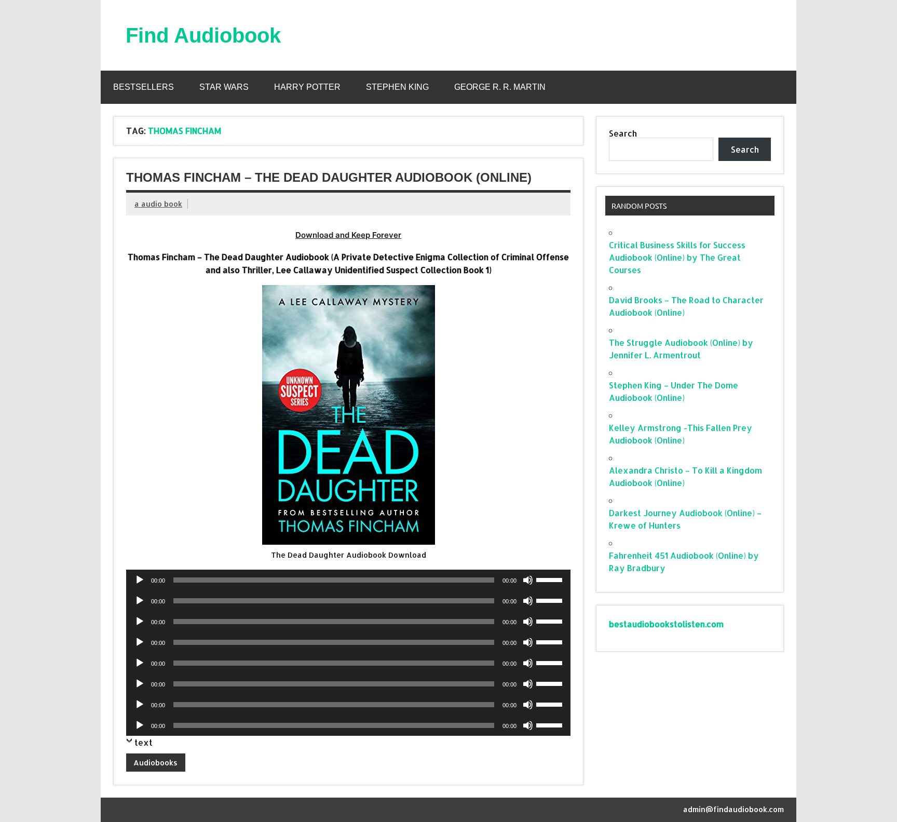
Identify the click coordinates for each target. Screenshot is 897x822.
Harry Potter (307, 87)
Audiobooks (155, 762)
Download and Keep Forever (348, 235)
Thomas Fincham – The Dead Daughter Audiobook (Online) (329, 177)
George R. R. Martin (500, 87)
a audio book (158, 204)
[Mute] (528, 580)
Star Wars (224, 87)
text (143, 742)
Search (623, 133)
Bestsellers (143, 87)
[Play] (139, 580)
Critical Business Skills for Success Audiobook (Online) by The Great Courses (677, 257)
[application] (348, 580)
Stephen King (397, 87)
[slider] (550, 579)
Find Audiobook (203, 35)
